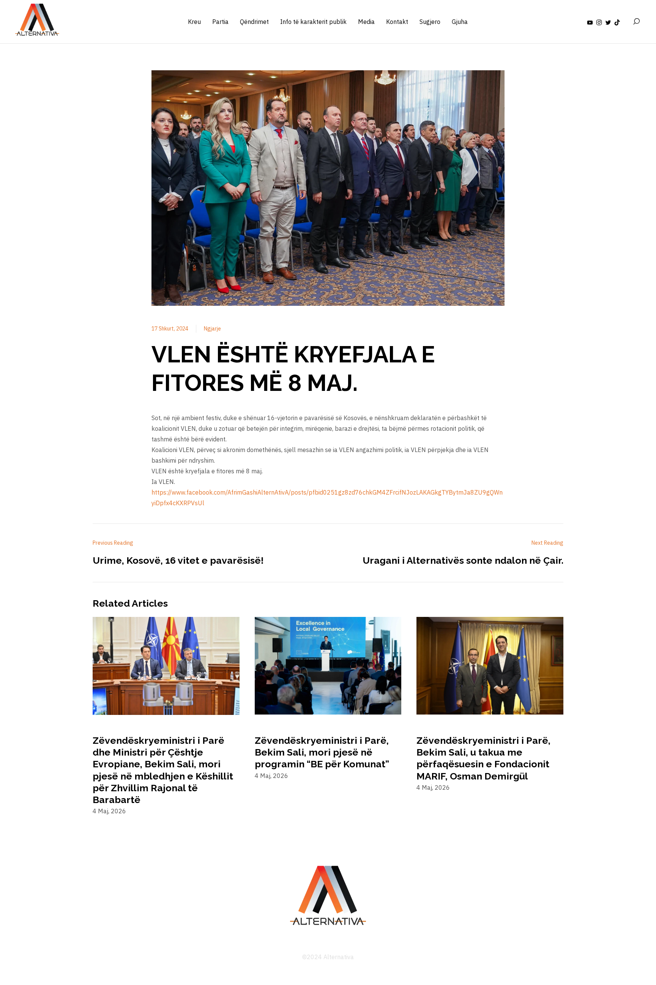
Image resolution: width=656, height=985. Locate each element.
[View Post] (166, 667)
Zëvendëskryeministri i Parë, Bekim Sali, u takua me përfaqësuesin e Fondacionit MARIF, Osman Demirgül (483, 758)
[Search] (636, 21)
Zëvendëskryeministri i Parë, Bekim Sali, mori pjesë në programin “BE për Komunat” (322, 752)
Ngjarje (212, 328)
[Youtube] (590, 21)
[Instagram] (599, 21)
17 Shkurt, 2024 (169, 328)
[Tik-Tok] (617, 21)
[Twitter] (608, 21)
